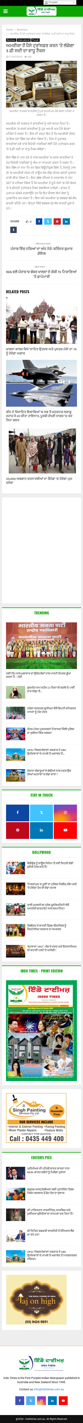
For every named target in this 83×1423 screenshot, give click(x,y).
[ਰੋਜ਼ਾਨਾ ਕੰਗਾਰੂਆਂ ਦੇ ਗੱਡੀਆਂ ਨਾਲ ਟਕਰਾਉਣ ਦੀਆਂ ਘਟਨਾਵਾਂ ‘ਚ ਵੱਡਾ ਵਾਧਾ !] (15, 775)
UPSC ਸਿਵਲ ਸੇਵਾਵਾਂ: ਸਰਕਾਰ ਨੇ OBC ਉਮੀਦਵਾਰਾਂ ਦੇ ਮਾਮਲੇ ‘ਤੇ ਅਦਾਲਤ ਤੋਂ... (46, 752)
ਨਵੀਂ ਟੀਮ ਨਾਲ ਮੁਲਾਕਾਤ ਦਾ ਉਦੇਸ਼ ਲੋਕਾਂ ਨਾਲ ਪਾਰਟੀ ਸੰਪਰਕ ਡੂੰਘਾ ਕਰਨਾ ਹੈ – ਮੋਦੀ (38, 675)
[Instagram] (41, 1400)
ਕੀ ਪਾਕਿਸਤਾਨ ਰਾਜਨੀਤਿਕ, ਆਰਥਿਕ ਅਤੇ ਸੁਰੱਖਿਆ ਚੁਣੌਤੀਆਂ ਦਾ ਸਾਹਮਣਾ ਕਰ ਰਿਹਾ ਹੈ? (50, 1212)
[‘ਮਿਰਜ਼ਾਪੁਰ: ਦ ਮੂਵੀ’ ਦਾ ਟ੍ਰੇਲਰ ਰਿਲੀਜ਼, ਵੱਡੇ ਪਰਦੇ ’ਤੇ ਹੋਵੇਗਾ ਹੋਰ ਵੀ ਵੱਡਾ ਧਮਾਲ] (15, 889)
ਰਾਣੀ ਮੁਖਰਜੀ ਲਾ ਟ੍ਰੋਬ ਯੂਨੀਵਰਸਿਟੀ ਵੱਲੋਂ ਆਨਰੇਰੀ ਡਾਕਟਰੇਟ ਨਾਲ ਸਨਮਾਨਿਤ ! (48, 907)
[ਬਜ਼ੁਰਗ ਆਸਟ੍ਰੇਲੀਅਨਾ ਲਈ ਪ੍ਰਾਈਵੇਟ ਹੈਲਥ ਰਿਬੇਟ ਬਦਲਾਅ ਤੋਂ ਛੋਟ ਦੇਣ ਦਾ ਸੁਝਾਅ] (15, 1194)
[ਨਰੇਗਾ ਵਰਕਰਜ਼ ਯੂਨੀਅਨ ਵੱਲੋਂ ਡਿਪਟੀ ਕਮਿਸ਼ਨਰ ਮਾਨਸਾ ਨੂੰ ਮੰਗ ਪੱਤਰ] (15, 713)
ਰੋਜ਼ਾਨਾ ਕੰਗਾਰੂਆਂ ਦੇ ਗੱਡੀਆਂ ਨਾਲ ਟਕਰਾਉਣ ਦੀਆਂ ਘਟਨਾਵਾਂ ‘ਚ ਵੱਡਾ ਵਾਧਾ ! (49, 773)
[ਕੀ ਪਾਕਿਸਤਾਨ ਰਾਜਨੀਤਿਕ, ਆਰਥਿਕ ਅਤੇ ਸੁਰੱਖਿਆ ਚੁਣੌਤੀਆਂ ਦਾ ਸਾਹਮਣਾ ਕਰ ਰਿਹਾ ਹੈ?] (15, 1214)
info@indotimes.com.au (49, 1389)
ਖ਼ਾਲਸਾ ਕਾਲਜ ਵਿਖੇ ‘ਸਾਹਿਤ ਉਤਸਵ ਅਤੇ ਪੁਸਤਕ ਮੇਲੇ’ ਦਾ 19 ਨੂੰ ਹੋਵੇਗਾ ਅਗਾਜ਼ (41, 351)
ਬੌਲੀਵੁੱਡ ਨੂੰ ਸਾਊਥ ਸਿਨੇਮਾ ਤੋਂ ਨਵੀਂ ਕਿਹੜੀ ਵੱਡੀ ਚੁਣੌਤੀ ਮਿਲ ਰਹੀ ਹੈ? (50, 865)
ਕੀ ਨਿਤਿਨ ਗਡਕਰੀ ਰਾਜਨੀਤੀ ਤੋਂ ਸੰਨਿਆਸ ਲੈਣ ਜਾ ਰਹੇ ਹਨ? (50, 1233)
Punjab (35, 40)
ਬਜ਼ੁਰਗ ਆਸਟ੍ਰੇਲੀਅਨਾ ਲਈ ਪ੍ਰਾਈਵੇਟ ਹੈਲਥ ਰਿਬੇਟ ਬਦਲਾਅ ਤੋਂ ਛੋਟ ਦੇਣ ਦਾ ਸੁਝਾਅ (50, 1191)
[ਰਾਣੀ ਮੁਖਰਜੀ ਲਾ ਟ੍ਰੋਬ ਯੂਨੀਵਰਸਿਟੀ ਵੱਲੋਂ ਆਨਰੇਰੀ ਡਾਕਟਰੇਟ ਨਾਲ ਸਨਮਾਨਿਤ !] (15, 909)
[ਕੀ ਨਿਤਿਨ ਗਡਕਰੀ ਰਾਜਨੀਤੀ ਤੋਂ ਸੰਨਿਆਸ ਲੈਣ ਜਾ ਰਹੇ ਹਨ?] (15, 1235)
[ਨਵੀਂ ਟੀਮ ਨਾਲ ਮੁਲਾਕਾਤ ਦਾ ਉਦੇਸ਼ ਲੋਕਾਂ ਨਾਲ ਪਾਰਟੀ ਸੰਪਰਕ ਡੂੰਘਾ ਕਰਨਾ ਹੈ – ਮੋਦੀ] (41, 645)
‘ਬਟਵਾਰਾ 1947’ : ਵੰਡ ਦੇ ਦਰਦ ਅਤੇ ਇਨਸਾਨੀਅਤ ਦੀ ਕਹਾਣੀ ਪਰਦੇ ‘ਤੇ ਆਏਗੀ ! (52, 948)
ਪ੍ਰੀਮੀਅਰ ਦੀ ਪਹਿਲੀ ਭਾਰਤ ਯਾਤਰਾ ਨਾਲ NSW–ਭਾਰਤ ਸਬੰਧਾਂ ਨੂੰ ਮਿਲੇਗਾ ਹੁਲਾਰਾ (48, 1170)
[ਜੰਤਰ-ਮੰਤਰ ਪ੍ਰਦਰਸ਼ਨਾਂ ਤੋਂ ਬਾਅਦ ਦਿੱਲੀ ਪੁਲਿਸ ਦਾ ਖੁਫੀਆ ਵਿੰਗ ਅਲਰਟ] (15, 733)
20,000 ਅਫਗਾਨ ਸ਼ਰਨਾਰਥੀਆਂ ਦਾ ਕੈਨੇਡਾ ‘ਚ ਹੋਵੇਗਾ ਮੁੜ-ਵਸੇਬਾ (39, 481)
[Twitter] (30, 1400)
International (24, 40)
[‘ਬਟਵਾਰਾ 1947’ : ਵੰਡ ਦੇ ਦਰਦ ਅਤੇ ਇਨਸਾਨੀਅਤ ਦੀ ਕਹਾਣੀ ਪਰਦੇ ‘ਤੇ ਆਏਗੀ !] (15, 951)
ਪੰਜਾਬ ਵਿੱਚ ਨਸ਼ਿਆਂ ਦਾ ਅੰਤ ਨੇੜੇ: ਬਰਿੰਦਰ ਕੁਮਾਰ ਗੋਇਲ (41, 251)
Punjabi (52, 2)
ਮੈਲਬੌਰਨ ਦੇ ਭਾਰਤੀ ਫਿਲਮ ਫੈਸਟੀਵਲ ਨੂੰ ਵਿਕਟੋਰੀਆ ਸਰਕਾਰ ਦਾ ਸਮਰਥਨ (46, 927)
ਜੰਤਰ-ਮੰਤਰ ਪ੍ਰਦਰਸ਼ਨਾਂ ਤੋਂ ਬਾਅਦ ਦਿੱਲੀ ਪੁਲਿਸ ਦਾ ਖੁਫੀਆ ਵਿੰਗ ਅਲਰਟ (50, 731)
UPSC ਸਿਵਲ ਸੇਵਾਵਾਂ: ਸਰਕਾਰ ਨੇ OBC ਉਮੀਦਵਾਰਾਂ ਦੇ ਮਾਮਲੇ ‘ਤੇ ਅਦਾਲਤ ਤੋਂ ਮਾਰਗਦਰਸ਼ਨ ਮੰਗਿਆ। (52, 1255)
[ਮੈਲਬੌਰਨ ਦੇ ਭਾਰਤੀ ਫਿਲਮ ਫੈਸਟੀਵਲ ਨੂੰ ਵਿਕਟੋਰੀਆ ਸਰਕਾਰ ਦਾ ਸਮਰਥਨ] (15, 930)
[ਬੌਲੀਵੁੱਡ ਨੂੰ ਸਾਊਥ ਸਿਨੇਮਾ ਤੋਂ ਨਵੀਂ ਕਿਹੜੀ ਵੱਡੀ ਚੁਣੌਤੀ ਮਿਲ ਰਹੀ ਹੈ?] (15, 868)
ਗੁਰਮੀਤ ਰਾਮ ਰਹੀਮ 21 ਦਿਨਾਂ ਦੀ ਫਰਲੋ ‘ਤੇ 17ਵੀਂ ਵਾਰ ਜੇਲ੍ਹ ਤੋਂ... (51, 689)
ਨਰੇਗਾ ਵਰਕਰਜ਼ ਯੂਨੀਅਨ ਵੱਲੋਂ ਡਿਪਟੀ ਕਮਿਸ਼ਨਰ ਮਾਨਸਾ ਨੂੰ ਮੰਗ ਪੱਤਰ (51, 710)
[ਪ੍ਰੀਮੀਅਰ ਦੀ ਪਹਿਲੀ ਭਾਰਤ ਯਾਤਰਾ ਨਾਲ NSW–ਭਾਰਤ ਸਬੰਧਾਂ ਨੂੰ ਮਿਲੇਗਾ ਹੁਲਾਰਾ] (15, 1173)
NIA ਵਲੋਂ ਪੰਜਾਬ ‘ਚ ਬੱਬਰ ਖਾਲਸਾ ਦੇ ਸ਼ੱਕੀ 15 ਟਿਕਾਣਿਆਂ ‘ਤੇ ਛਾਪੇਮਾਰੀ (41, 274)
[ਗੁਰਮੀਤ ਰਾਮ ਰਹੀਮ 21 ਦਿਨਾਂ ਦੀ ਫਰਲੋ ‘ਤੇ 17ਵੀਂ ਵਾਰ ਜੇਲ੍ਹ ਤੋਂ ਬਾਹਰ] (15, 692)
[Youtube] (63, 1400)
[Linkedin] (52, 1400)
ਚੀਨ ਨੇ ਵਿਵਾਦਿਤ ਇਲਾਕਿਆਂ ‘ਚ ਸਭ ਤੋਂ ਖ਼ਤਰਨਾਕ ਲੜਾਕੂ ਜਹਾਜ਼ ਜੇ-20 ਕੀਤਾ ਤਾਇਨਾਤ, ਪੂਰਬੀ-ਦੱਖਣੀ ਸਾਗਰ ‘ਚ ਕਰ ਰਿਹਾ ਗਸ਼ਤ (39, 416)
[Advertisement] (41, 551)
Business (11, 40)
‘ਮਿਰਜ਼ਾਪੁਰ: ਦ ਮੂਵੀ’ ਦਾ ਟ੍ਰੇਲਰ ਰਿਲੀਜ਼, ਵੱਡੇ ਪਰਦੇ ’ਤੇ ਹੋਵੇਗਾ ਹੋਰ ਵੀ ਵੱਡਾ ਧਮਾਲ (52, 886)
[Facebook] (19, 1400)
